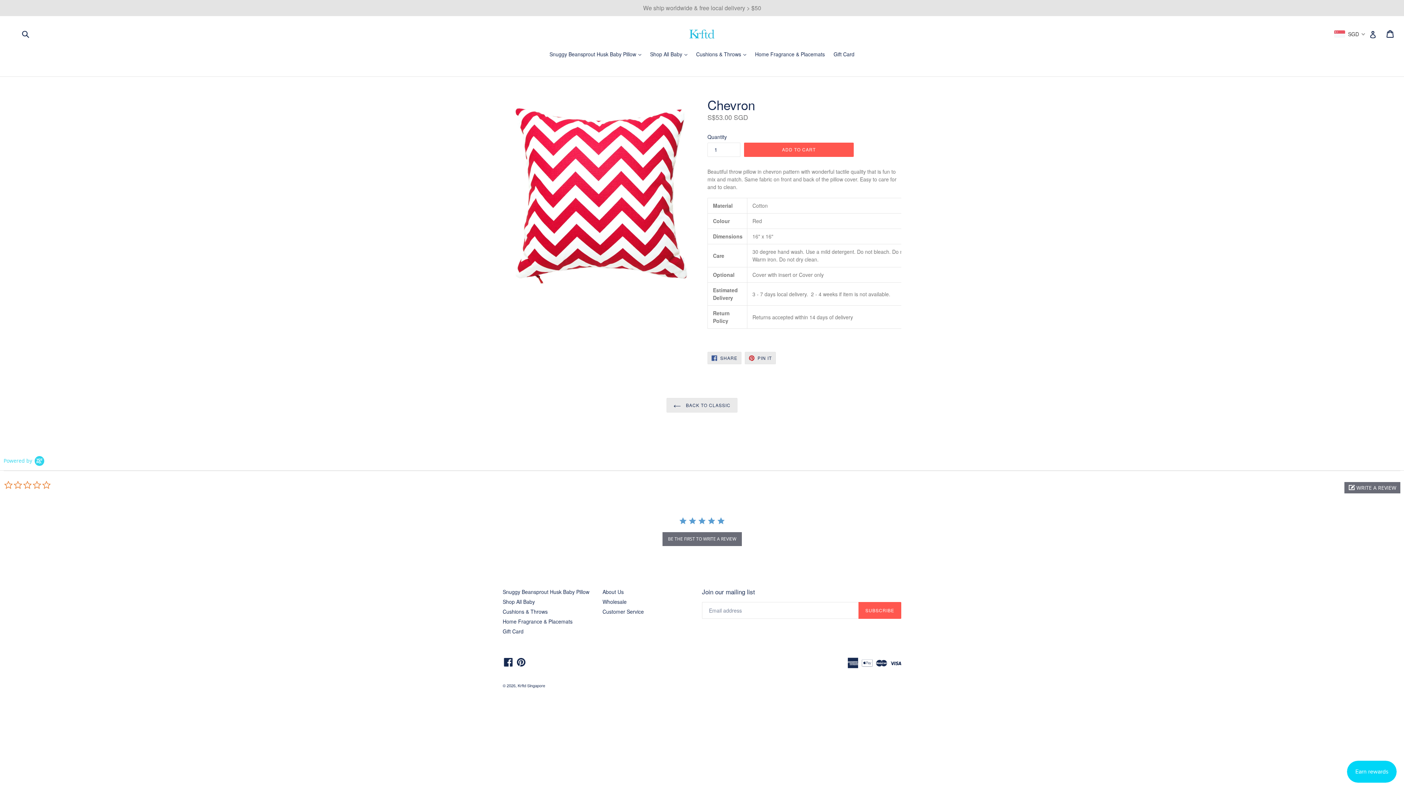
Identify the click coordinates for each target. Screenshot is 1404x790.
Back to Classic (707, 405)
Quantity (717, 136)
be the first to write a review (702, 539)
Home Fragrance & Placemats (790, 54)
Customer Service (623, 611)
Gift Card (844, 54)
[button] (1372, 487)
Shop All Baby (670, 54)
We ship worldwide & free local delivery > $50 (702, 8)
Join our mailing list (728, 591)
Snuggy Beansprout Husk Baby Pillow (597, 54)
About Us (613, 591)
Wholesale (615, 601)
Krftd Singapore (531, 685)
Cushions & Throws (723, 54)
